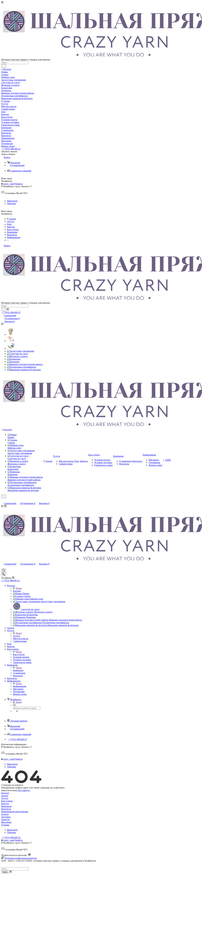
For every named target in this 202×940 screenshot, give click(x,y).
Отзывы (5, 825)
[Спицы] (10, 340)
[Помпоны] (13, 361)
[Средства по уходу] (17, 353)
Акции (4, 795)
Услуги (16, 636)
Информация (19, 686)
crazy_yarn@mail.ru (12, 183)
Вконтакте (12, 201)
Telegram (11, 203)
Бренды (5, 803)
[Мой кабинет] (2, 500)
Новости (5, 819)
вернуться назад (9, 790)
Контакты (6, 809)
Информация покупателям (14, 811)
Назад (19, 588)
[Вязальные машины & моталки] (24, 369)
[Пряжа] (10, 334)
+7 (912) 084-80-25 (11, 149)
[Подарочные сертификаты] (21, 367)
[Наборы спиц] (10, 348)
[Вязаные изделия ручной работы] (24, 364)
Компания (18, 670)
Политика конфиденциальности (20, 858)
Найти (5, 872)
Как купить (19, 654)
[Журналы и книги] (17, 356)
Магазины (6, 822)
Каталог (17, 591)
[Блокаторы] (13, 359)
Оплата (5, 814)
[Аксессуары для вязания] (20, 351)
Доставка (5, 817)
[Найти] (3, 66)
